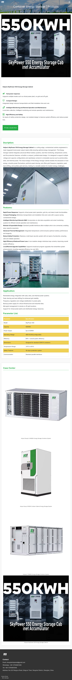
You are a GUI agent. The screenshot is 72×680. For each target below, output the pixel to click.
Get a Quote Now (11, 128)
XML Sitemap (5, 678)
